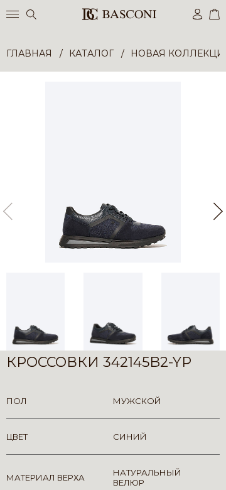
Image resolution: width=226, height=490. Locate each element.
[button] (218, 211)
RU (217, 470)
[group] (113, 172)
